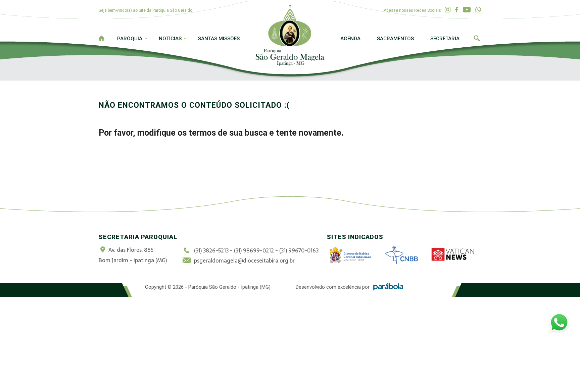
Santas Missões (219, 39)
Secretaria (445, 39)
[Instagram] (447, 10)
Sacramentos (395, 39)
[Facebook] (456, 10)
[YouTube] (467, 10)
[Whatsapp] (478, 10)
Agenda (350, 39)
